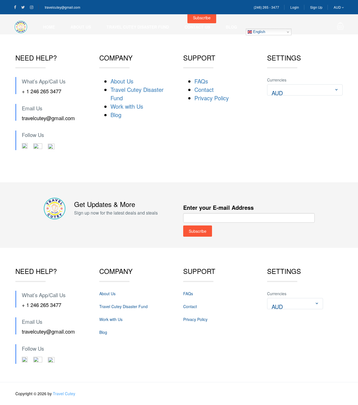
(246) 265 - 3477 (266, 7)
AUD (338, 7)
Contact (204, 89)
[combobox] (305, 90)
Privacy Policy (211, 98)
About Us (80, 27)
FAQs (201, 81)
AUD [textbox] (277, 93)
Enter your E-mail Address (218, 207)
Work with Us (126, 106)
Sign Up (316, 7)
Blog (231, 27)
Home (49, 27)
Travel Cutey (64, 393)
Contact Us (197, 27)
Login (294, 7)
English (258, 32)
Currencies (276, 80)
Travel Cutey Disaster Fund (138, 27)
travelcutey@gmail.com (62, 7)
